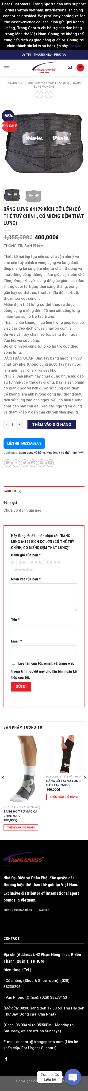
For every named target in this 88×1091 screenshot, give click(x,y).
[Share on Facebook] (16, 463)
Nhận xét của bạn (26, 579)
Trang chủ (15, 83)
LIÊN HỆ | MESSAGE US (24, 443)
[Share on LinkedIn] (50, 463)
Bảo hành (44, 910)
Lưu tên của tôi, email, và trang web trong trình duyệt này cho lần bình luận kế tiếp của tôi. (44, 671)
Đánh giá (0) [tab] (12, 491)
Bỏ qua (75, 46)
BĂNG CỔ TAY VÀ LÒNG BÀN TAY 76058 (63, 783)
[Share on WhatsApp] (8, 463)
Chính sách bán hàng (18, 910)
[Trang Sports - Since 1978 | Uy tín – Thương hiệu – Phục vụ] (44, 68)
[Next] (77, 143)
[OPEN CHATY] (72, 1076)
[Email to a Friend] (33, 463)
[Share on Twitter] (25, 463)
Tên (15, 620)
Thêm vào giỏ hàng (51, 424)
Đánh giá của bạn (26, 555)
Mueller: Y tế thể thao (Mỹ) (48, 83)
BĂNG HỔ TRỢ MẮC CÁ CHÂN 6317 (20, 813)
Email (16, 641)
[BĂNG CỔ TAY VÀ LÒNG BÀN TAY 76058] (65, 754)
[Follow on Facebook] (6, 1059)
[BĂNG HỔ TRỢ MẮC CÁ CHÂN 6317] (23, 769)
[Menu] (6, 67)
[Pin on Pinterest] (42, 463)
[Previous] (11, 143)
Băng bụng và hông (32, 452)
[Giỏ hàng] (80, 67)
